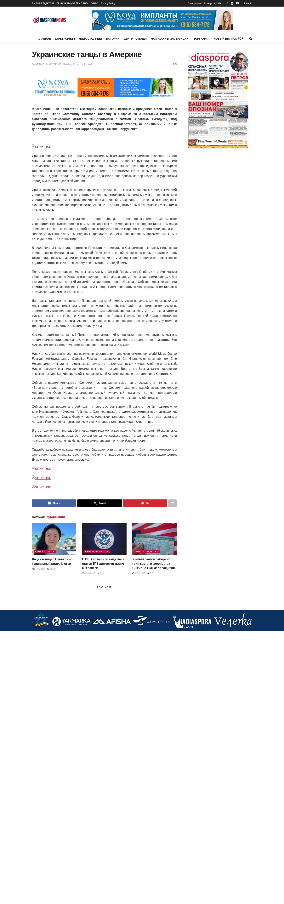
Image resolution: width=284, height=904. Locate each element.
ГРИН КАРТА (201, 38)
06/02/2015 (38, 64)
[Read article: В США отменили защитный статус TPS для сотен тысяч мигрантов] (104, 539)
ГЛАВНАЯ (44, 38)
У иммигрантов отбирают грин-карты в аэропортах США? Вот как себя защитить (154, 563)
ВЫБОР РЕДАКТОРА (43, 3)
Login (249, 3)
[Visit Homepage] (50, 20)
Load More (104, 586)
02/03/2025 (89, 573)
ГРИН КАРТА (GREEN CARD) (72, 3)
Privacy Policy (107, 3)
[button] (162, 20)
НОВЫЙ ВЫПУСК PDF (228, 38)
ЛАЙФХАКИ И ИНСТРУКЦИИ (169, 38)
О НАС (94, 3)
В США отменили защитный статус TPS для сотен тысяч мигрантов (103, 563)
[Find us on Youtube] (237, 3)
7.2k (101, 573)
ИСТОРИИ (112, 38)
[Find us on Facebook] (227, 3)
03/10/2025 (139, 573)
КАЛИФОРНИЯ (65, 38)
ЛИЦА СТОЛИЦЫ (90, 38)
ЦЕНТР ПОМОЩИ (135, 38)
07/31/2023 (39, 568)
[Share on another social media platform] (172, 503)
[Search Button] (250, 38)
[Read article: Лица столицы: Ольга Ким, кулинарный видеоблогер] (54, 539)
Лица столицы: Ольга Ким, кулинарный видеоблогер (51, 561)
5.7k (151, 573)
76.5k (52, 568)
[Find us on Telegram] (232, 3)
